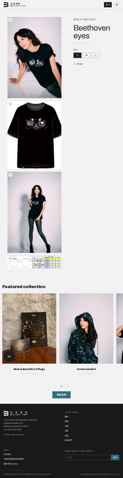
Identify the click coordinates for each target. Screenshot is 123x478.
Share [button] (80, 64)
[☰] (116, 4)
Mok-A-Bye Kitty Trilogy (29, 369)
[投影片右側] (68, 386)
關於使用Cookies (11, 464)
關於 (66, 417)
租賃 (66, 431)
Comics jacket (86, 369)
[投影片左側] (55, 386)
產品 (66, 436)
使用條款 (7, 454)
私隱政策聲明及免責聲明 (14, 459)
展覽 (66, 421)
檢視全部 (61, 395)
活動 (66, 426)
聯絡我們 (68, 440)
